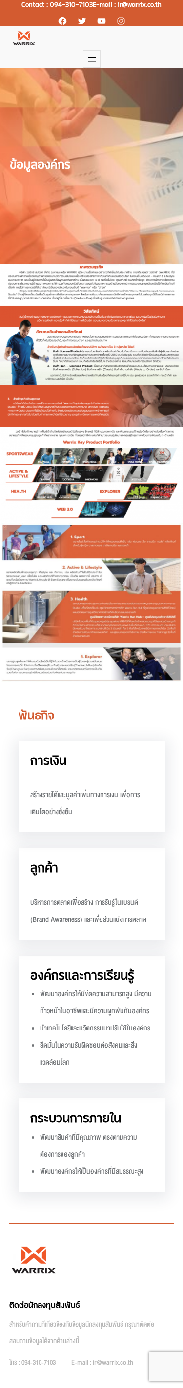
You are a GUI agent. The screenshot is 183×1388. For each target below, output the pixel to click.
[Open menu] (92, 59)
